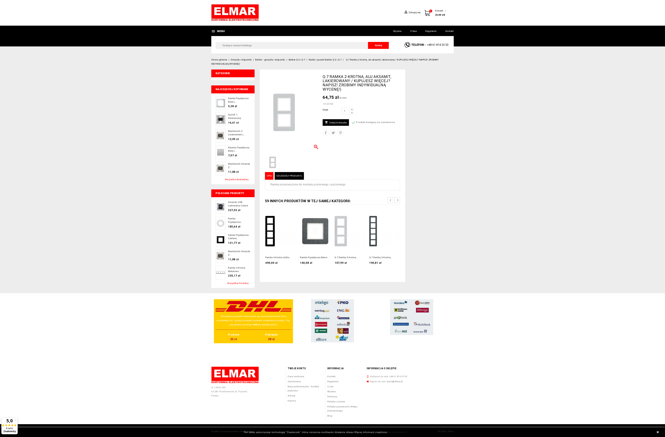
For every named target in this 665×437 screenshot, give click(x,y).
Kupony (292, 400)
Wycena (397, 31)
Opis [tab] (269, 175)
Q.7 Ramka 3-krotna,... (346, 257)
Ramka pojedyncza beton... (314, 257)
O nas (413, 31)
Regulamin (431, 31)
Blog (329, 415)
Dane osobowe (296, 376)
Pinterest (340, 133)
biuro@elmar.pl (395, 381)
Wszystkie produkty (238, 283)
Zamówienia (294, 381)
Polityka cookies (336, 401)
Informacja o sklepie (381, 368)
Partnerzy (332, 396)
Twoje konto (297, 368)
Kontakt (449, 31)
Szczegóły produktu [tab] (289, 175)
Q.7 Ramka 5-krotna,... (381, 257)
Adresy (291, 395)
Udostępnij (326, 133)
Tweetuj (333, 133)
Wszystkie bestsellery (237, 179)
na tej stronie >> (397, 432)
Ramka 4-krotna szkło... (278, 257)
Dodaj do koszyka (336, 122)
